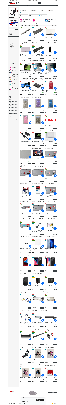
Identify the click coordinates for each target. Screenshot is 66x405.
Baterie (11, 44)
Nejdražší (29, 25)
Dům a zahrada (11, 33)
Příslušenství (10, 34)
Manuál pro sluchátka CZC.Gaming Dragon (13, 107)
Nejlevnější (26, 25)
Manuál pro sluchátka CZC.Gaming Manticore (13, 101)
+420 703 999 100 (21, 393)
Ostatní (10, 50)
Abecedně (37, 25)
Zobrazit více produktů (37, 23)
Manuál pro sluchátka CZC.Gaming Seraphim (13, 110)
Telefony (10, 35)
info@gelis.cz (21, 392)
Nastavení (24, 403)
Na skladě (12, 58)
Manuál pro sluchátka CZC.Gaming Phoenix (13, 119)
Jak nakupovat (29, 0)
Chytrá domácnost (12, 46)
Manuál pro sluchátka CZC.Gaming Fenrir (13, 104)
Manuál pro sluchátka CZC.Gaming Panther (13, 96)
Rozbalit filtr (13, 63)
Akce (11, 59)
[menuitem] (10, 5)
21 (56, 385)
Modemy (11, 41)
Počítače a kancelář (12, 43)
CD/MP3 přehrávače (12, 37)
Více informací (27, 401)
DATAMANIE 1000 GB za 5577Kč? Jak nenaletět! (13, 93)
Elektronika (10, 36)
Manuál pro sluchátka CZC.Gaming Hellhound (13, 113)
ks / (53, 392)
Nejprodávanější (33, 25)
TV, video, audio (12, 45)
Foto (10, 42)
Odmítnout (37, 399)
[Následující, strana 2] (54, 385)
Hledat (16, 29)
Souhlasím (42, 399)
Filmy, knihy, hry (11, 49)
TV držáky (10, 47)
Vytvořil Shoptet (55, 403)
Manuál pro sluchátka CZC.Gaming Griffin (13, 116)
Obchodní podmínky (34, 0)
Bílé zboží (10, 48)
